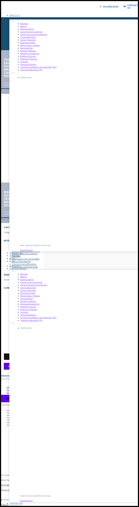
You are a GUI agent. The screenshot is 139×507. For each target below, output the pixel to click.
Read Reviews (26, 250)
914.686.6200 (110, 6)
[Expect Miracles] (24, 9)
